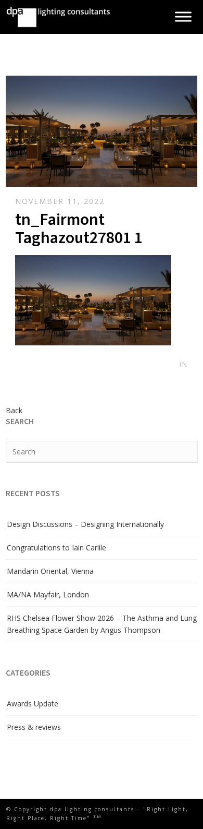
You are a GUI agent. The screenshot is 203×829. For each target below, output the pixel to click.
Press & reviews (34, 727)
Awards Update (32, 703)
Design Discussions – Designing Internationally (85, 524)
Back (14, 410)
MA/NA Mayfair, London (48, 594)
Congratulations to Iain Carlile (56, 547)
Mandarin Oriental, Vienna (50, 571)
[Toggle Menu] (183, 17)
